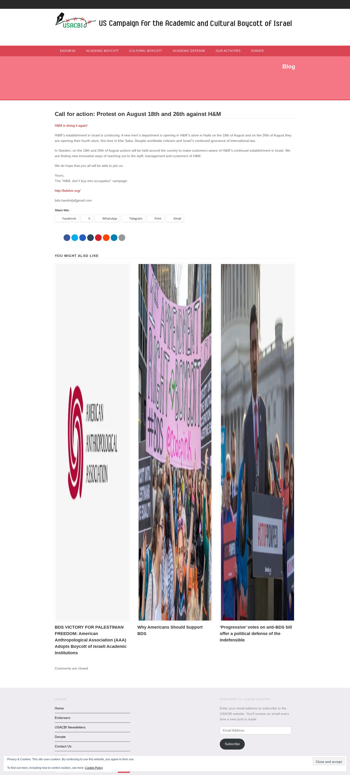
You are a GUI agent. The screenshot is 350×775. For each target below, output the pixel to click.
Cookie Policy (94, 768)
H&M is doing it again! (71, 125)
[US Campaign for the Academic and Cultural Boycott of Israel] (174, 21)
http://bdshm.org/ (67, 191)
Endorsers (62, 718)
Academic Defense (189, 51)
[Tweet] (74, 237)
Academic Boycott (102, 51)
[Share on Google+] (82, 237)
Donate (257, 51)
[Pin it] (98, 237)
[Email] (122, 237)
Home (59, 708)
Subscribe (232, 744)
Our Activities (228, 51)
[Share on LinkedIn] (114, 237)
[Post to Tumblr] (90, 237)
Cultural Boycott (145, 51)
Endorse (68, 51)
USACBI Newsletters (70, 727)
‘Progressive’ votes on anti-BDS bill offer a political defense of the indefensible (256, 633)
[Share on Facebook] (67, 237)
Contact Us (63, 746)
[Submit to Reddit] (106, 237)
